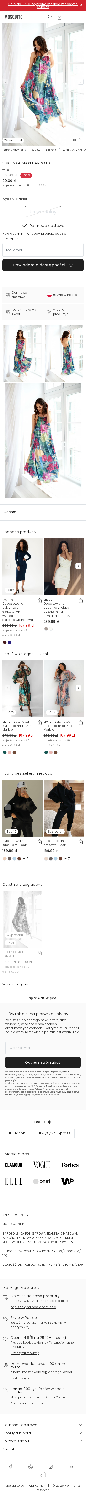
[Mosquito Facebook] (10, 1466)
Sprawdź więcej (43, 998)
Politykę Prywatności (44, 1089)
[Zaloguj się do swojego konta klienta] (59, 16)
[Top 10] (22, 807)
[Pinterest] (30, 1466)
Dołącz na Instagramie (28, 1403)
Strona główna (13, 149)
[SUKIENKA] (64, 353)
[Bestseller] (64, 807)
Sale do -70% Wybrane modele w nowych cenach (43, 5)
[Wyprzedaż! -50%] (22, 919)
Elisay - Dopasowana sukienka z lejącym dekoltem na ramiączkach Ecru (58, 608)
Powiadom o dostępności (40, 265)
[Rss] (73, 1466)
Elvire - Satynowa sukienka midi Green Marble (18, 726)
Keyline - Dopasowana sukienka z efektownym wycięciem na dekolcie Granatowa (17, 610)
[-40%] (22, 688)
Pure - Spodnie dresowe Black (55, 843)
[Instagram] (50, 1466)
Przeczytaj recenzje (25, 1353)
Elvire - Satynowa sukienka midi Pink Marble (58, 726)
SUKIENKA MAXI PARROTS (13, 954)
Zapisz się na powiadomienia (33, 1307)
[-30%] (22, 566)
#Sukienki (17, 1133)
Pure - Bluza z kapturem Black (14, 843)
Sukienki (51, 149)
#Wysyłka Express (54, 1133)
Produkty (34, 149)
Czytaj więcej (21, 1378)
